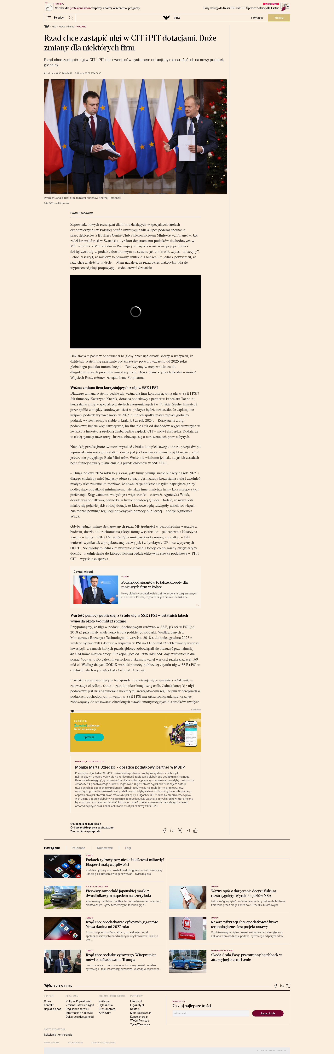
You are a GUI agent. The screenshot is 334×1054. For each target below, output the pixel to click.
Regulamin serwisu (77, 1009)
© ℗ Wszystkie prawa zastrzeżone (91, 827)
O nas (47, 1001)
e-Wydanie (256, 17)
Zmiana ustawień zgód (80, 1005)
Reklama (104, 1001)
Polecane (78, 848)
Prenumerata (107, 1009)
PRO (177, 18)
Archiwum (105, 1012)
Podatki (81, 26)
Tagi (128, 848)
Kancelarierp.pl (139, 1016)
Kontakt (49, 1005)
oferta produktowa (103, 1042)
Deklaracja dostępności (80, 1016)
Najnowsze (105, 848)
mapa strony (51, 1042)
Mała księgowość (140, 1012)
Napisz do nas (52, 1009)
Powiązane (52, 848)
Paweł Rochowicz (81, 213)
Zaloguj (279, 17)
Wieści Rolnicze (139, 1020)
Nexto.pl (135, 1009)
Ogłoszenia (106, 1005)
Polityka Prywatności (78, 1001)
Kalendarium (75, 1042)
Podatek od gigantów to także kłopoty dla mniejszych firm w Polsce (154, 584)
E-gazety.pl (137, 1005)
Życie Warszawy (140, 1024)
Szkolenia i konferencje (58, 1034)
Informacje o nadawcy (79, 1012)
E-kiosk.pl (136, 1001)
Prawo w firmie (66, 26)
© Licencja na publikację (85, 823)
